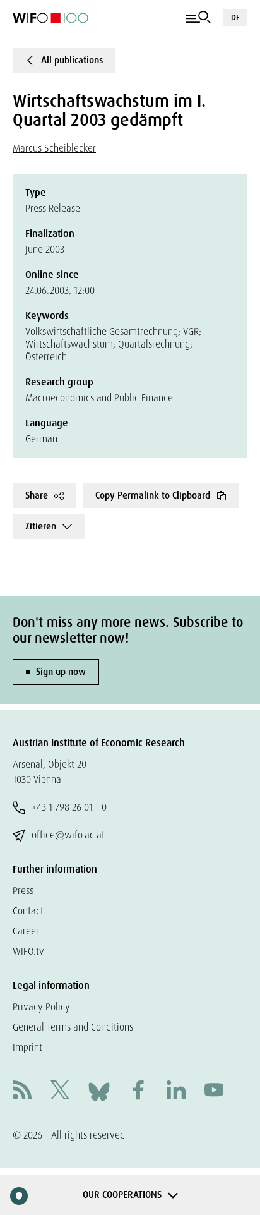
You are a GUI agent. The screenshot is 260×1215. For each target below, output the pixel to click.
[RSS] (22, 1091)
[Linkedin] (176, 1091)
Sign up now (61, 671)
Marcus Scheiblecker (54, 148)
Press (23, 890)
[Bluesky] (99, 1091)
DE (235, 17)
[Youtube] (213, 1091)
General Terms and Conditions (73, 1027)
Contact (28, 910)
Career (26, 931)
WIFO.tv (28, 951)
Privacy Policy (41, 1006)
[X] (59, 1091)
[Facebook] (138, 1091)
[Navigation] (198, 18)
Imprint (27, 1047)
